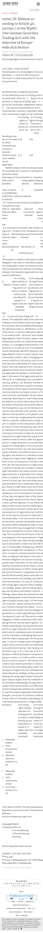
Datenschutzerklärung (20, 905)
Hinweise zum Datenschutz (16, 908)
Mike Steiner (28, 912)
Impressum (30, 901)
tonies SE (5, 13)
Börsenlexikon (21, 881)
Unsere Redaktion (15, 912)
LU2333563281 (13, 13)
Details (9, 929)
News (13, 901)
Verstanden (16, 929)
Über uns (31, 908)
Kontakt (20, 901)
